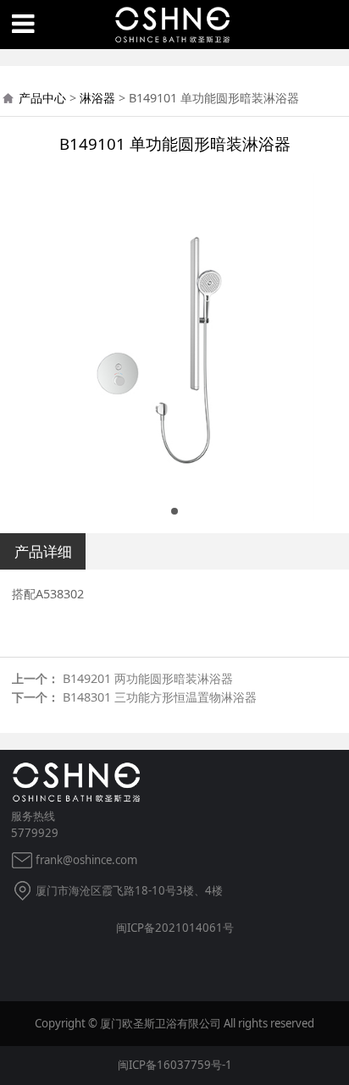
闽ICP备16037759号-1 (175, 1064)
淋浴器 (97, 98)
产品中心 (42, 98)
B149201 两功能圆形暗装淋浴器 (148, 678)
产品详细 (43, 551)
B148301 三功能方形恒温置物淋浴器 (160, 697)
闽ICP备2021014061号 (175, 927)
